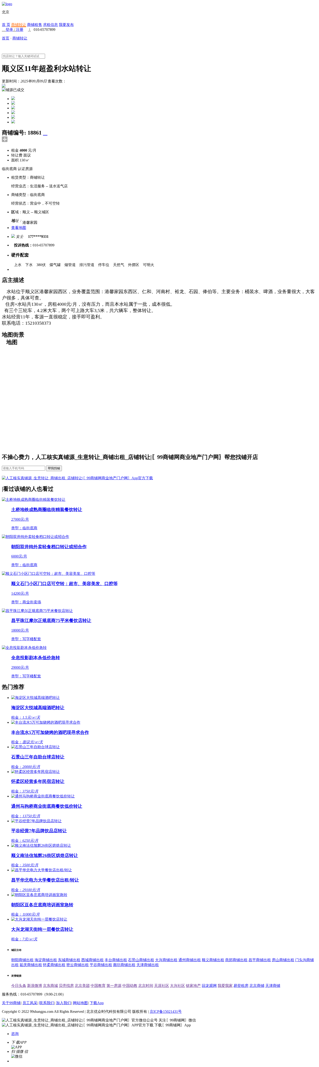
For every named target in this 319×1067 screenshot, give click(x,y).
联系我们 (46, 1003)
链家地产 (193, 986)
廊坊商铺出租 (124, 965)
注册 (19, 30)
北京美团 (82, 986)
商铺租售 (34, 25)
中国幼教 (129, 986)
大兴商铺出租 (166, 960)
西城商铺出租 (92, 960)
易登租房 (241, 986)
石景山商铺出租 (141, 960)
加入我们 (63, 1003)
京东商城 (50, 986)
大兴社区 (177, 986)
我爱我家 (225, 986)
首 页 (6, 25)
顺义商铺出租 (213, 960)
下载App (97, 1003)
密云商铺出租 (77, 965)
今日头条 (18, 986)
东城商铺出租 (69, 960)
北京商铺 (256, 986)
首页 (5, 38)
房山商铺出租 (283, 960)
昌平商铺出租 (259, 960)
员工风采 (29, 1003)
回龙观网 (209, 986)
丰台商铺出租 (116, 960)
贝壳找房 (66, 986)
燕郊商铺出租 (236, 960)
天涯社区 (161, 986)
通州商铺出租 (189, 960)
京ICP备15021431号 (166, 1012)
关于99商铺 (11, 1003)
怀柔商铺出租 (54, 965)
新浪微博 (34, 986)
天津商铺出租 (147, 965)
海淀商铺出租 (46, 960)
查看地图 (18, 228)
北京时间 (145, 986)
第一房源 (113, 986)
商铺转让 (18, 25)
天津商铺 (272, 986)
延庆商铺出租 (31, 965)
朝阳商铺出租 (22, 960)
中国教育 (98, 986)
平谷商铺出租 (101, 965)
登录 (9, 30)
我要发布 (66, 25)
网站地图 (80, 1003)
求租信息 (50, 25)
